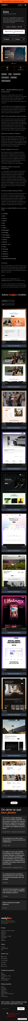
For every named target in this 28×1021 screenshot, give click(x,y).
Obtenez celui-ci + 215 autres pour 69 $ (14, 32)
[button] (25, 4)
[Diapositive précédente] (3, 53)
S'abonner (21, 1008)
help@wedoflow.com (6, 280)
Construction (18, 106)
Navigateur (7, 39)
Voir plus (14, 802)
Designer (17, 39)
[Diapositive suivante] (24, 53)
